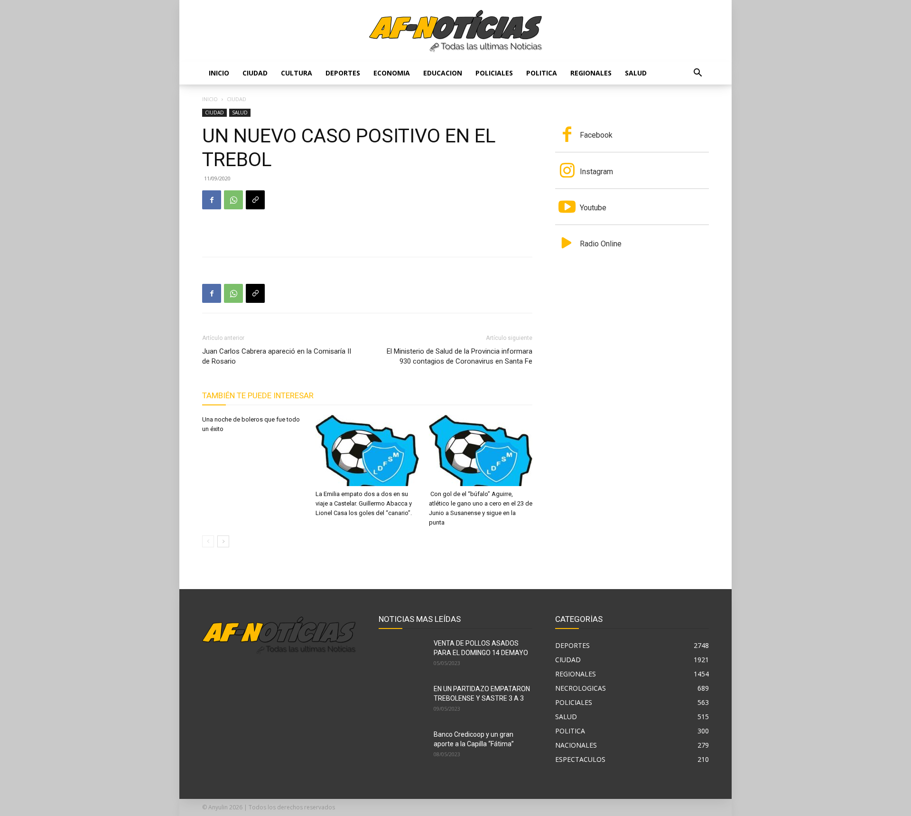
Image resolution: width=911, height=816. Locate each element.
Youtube (593, 207)
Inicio (219, 72)
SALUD (636, 72)
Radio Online (601, 243)
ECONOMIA (391, 72)
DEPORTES (342, 72)
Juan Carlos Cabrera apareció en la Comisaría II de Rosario (276, 356)
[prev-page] (208, 541)
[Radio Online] (567, 244)
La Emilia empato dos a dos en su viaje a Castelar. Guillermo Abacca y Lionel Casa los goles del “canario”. (364, 503)
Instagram (596, 171)
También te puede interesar (258, 395)
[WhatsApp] (233, 199)
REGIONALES (591, 72)
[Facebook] (211, 199)
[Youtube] (567, 208)
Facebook (596, 135)
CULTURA (296, 72)
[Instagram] (567, 171)
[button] (697, 73)
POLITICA (541, 72)
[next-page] (223, 541)
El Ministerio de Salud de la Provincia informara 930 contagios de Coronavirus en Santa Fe (459, 356)
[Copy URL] (255, 199)
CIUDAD (255, 72)
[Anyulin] (455, 31)
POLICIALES (494, 72)
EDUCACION (442, 72)
